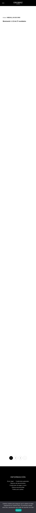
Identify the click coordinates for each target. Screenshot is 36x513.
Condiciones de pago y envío (18, 485)
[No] (34, 507)
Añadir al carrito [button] (18, 68)
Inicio (4, 17)
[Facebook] (17, 495)
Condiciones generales (22, 481)
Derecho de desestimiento (18, 483)
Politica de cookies (18, 489)
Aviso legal (10, 481)
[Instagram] (20, 495)
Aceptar (18, 510)
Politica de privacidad (18, 487)
